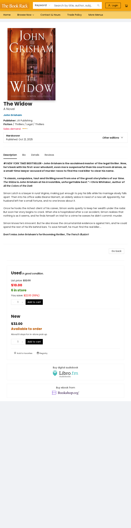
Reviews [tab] (49, 155)
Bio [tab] (24, 155)
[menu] (65, 15)
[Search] (98, 5)
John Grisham (12, 115)
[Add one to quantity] (22, 302)
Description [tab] (10, 155)
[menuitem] (7, 15)
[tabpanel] (65, 202)
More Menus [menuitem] (96, 14)
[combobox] (43, 5)
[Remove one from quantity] (13, 302)
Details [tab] (35, 155)
